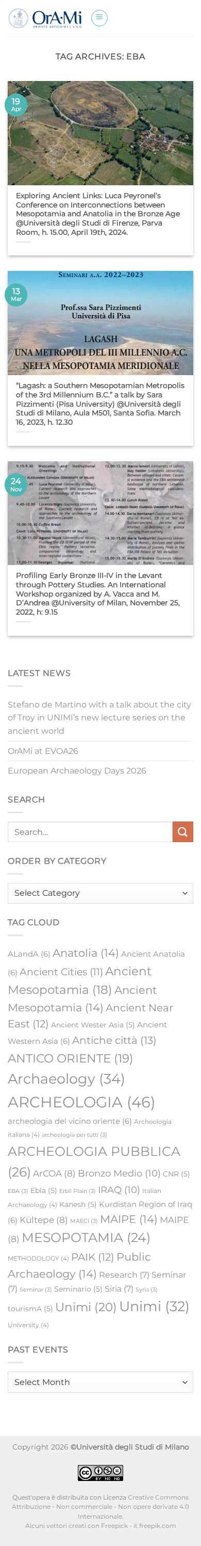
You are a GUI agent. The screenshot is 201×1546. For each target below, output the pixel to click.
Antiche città (114, 1040)
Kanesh (78, 1204)
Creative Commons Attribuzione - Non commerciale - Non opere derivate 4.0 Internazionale (100, 1507)
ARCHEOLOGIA (82, 1102)
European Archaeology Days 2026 (77, 771)
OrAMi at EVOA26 (43, 751)
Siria (119, 1289)
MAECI (84, 1221)
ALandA (29, 954)
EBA (18, 1191)
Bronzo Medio (119, 1173)
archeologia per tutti (74, 1135)
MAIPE (129, 1219)
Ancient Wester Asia (93, 1025)
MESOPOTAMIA (86, 1237)
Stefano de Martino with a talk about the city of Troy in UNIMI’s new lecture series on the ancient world (99, 718)
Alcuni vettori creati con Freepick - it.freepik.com (100, 1525)
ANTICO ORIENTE (70, 1058)
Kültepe (44, 1220)
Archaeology (66, 1078)
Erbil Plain (77, 1191)
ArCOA (54, 1173)
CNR (176, 1174)
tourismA (30, 1309)
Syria (147, 1289)
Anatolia (86, 952)
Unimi (86, 1307)
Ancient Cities (61, 972)
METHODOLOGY (38, 1258)
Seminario (78, 1289)
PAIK (92, 1257)
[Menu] (99, 18)
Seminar (36, 1289)
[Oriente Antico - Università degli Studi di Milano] (45, 18)
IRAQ (119, 1190)
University (28, 1325)
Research (124, 1275)
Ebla (43, 1190)
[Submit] (183, 832)
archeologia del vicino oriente (70, 1121)
